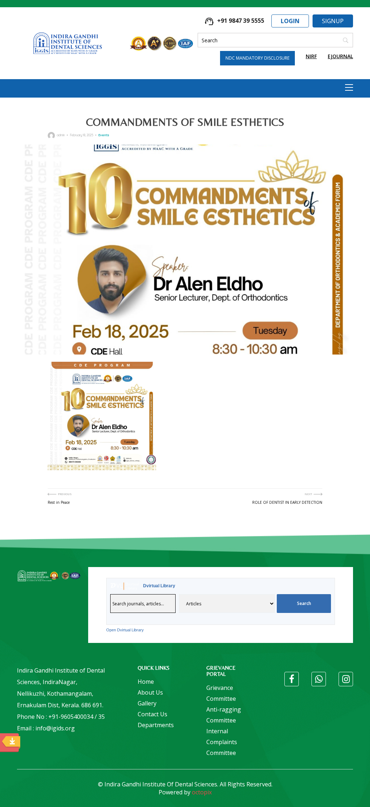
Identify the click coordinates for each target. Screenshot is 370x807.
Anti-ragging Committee (223, 714)
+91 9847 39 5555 (240, 21)
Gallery (147, 703)
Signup (333, 21)
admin (61, 135)
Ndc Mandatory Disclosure (257, 58)
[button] (349, 87)
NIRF (311, 56)
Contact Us (152, 714)
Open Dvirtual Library (125, 630)
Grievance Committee (221, 693)
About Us (150, 692)
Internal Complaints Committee (221, 742)
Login (290, 21)
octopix (202, 792)
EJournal (340, 56)
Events (103, 135)
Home (146, 682)
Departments (156, 725)
